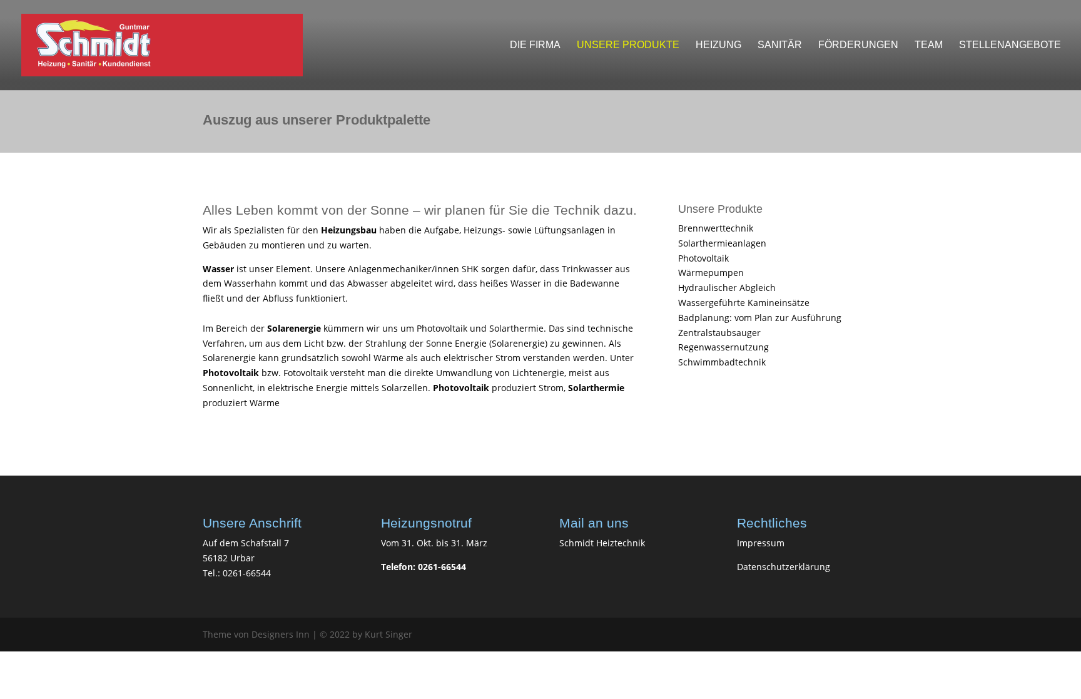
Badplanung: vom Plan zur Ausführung (759, 318)
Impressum (760, 543)
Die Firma (535, 45)
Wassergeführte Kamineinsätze (743, 303)
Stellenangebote (1010, 45)
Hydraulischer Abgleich (727, 287)
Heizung (718, 45)
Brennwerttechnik (715, 228)
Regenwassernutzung (723, 347)
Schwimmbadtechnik (722, 362)
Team (929, 45)
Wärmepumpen (711, 272)
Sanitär (780, 45)
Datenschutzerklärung (783, 567)
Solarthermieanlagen (722, 243)
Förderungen (858, 45)
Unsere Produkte (628, 45)
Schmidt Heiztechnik (602, 543)
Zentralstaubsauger (719, 333)
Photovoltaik (703, 258)
